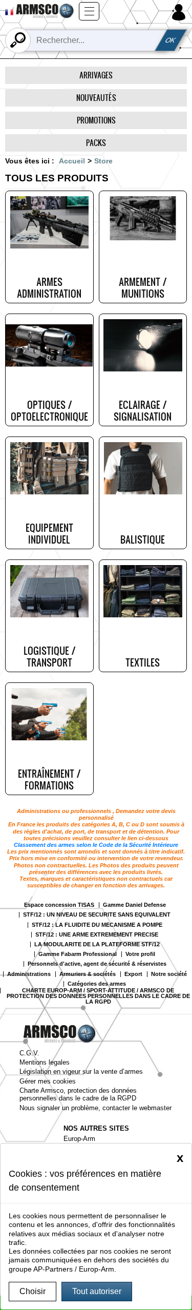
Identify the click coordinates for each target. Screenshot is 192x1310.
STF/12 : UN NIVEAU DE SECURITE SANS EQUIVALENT (96, 915)
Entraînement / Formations (49, 779)
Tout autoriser (96, 1291)
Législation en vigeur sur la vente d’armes (81, 1071)
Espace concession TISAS (59, 905)
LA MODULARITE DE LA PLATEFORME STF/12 (97, 944)
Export (133, 974)
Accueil (72, 161)
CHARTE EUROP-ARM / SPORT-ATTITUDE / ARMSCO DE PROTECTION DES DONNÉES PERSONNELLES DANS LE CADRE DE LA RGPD (98, 996)
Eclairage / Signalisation (143, 410)
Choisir (32, 1291)
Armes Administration (49, 287)
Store (103, 161)
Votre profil (140, 954)
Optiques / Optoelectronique (49, 410)
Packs (96, 142)
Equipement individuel (49, 533)
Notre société (169, 974)
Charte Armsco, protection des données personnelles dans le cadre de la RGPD (78, 1094)
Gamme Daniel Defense (134, 905)
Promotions (96, 120)
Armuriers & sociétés (87, 974)
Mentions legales (44, 1062)
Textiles (142, 662)
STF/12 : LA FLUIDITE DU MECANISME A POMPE (97, 925)
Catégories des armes (97, 984)
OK (171, 40)
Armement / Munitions (142, 287)
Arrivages (96, 75)
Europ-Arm (79, 1138)
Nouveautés (96, 97)
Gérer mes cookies (47, 1081)
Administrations (29, 974)
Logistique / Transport (49, 656)
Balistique (142, 539)
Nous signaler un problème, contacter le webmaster (95, 1108)
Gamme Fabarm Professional (77, 954)
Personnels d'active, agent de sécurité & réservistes (97, 964)
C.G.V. (29, 1053)
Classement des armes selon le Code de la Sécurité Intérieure (96, 845)
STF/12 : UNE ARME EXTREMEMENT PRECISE (96, 935)
